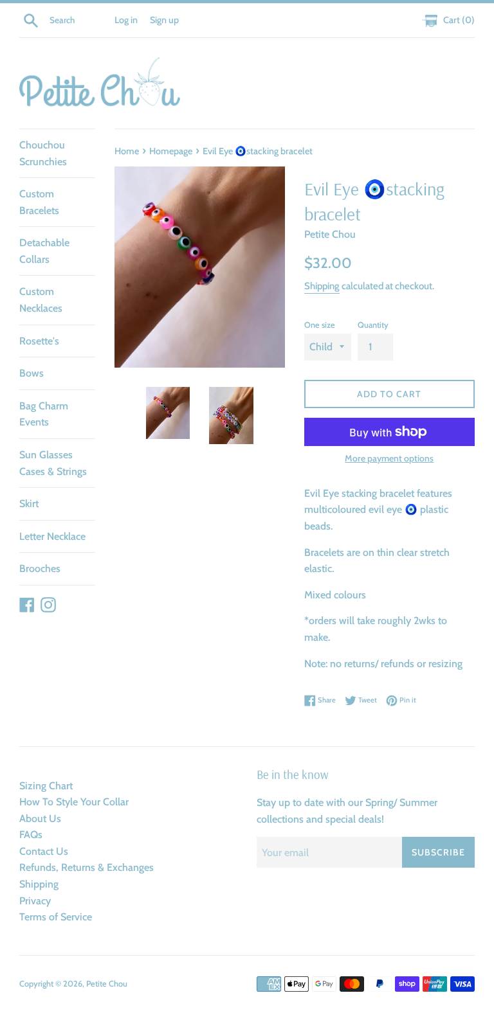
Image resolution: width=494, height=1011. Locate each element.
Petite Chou (106, 984)
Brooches (39, 568)
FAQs (30, 834)
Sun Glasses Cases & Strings (53, 463)
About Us (40, 818)
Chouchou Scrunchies (43, 153)
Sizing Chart (46, 786)
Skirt (29, 503)
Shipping (322, 286)
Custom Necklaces (40, 299)
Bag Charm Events (43, 414)
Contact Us (43, 851)
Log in (126, 20)
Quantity (373, 325)
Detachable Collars (44, 251)
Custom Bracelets (39, 202)
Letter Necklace (52, 536)
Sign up (164, 20)
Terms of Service (55, 917)
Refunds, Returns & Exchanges (86, 867)
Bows (31, 373)
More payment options (389, 458)
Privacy (35, 901)
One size (319, 325)
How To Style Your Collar (74, 802)
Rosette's (39, 341)
